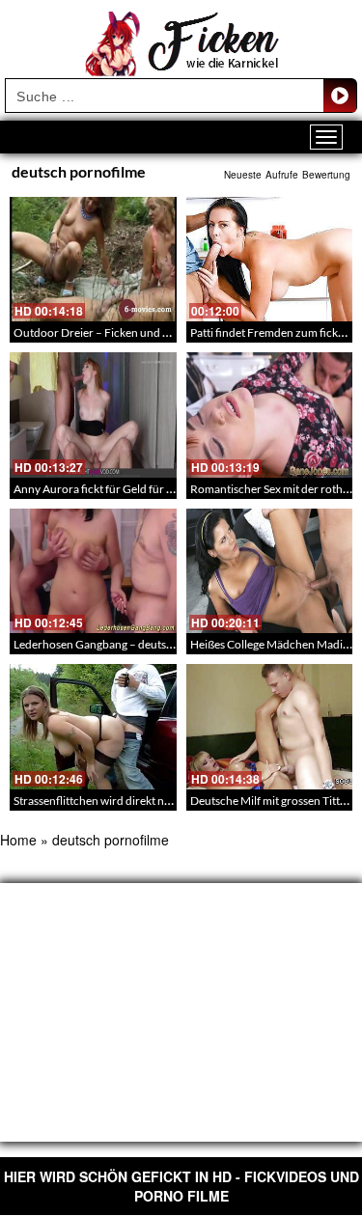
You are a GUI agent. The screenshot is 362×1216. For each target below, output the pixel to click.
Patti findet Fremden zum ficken (270, 332)
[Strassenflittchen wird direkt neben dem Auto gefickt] (93, 726)
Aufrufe (281, 174)
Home (18, 839)
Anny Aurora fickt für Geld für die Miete (113, 489)
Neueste (243, 174)
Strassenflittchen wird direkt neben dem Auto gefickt (145, 800)
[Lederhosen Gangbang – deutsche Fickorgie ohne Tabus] (93, 571)
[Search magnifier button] (339, 95)
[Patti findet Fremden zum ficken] (269, 259)
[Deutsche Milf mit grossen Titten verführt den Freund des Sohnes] (269, 726)
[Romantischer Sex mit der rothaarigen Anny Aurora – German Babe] (269, 414)
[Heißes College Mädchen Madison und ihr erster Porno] (269, 571)
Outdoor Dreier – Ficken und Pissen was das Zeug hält (148, 332)
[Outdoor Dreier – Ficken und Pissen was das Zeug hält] (93, 259)
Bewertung (326, 174)
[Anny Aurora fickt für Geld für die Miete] (93, 414)
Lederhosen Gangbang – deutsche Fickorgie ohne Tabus (153, 644)
